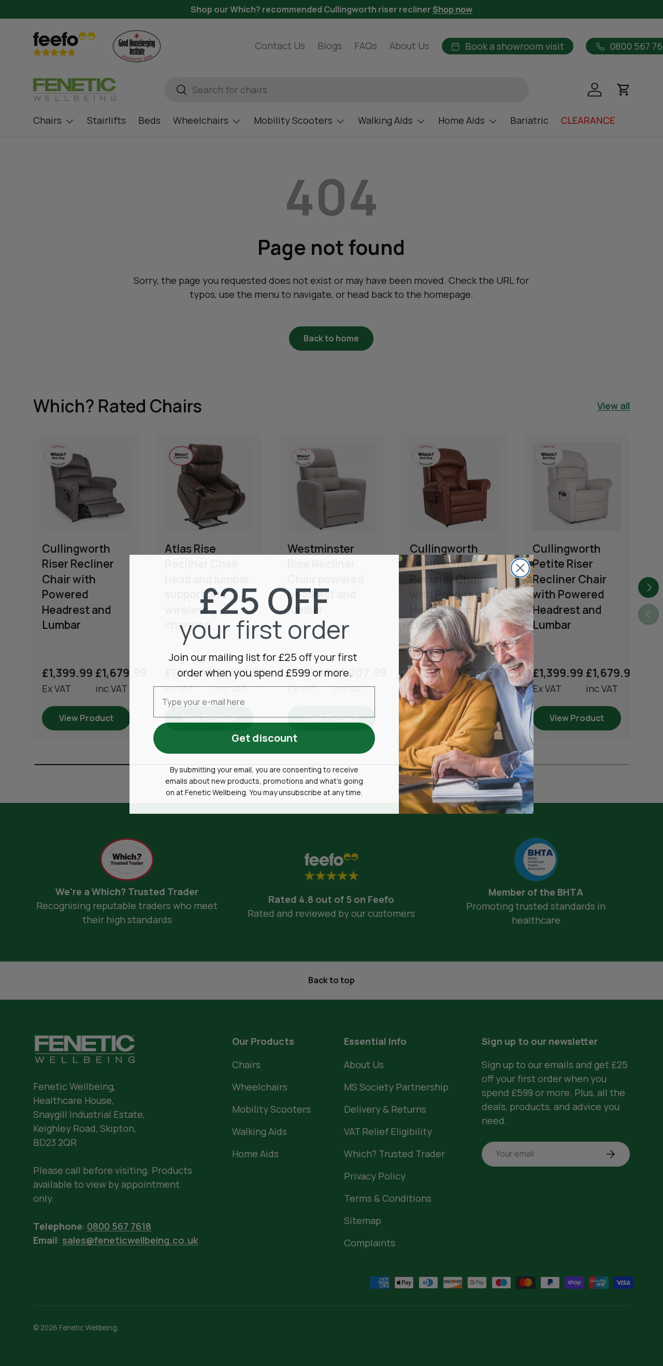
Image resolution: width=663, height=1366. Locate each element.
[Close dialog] (520, 567)
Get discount (264, 737)
